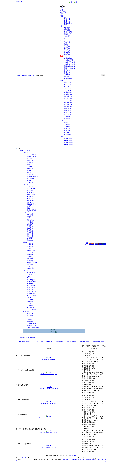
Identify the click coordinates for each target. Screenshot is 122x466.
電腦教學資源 (31, 210)
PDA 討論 (30, 192)
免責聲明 (66, 459)
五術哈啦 (30, 182)
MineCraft (31, 278)
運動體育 (30, 224)
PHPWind (24, 457)
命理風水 (27, 152)
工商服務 (27, 297)
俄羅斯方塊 (68, 94)
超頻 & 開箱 (31, 188)
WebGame (31, 285)
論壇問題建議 (32, 325)
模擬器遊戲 (31, 295)
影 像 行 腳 (67, 82)
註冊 (61, 10)
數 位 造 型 (67, 84)
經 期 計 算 (67, 108)
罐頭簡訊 (67, 54)
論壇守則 (67, 122)
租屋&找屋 (30, 307)
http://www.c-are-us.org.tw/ (49, 374)
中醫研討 (30, 180)
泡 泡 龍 (68, 102)
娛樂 (61, 80)
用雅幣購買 (59, 341)
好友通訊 (67, 52)
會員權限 (67, 126)
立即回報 (73, 455)
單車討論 (30, 226)
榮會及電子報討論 (33, 327)
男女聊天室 (68, 118)
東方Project (30, 280)
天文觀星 (30, 232)
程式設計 (30, 206)
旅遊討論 (30, 230)
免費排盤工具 (68, 60)
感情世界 (30, 216)
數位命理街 (68, 78)
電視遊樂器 (31, 291)
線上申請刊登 (68, 32)
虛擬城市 (30, 299)
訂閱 (96, 244)
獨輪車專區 (31, 268)
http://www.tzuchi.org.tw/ (49, 447)
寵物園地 (30, 260)
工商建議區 (31, 309)
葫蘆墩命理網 (32, 156)
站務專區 (27, 311)
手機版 (91, 244)
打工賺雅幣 (68, 134)
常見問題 (67, 130)
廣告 (61, 26)
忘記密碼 (63, 12)
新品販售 (30, 303)
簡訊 (61, 40)
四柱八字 (30, 160)
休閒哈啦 (30, 214)
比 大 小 (68, 100)
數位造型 (30, 317)
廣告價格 (67, 30)
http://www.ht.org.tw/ (48, 359)
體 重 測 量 (67, 110)
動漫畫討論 (31, 250)
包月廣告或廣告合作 (25, 341)
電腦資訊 (27, 184)
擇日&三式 (31, 172)
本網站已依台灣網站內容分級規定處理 (83, 459)
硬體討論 (30, 186)
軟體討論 (30, 198)
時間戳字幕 (68, 116)
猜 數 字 (68, 98)
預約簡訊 (67, 48)
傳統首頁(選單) (69, 144)
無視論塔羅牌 (32, 176)
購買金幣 (67, 44)
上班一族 (30, 218)
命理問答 (30, 158)
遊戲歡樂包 (31, 272)
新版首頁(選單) (69, 142)
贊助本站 (67, 18)
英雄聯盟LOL (32, 282)
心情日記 (30, 319)
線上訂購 (40, 341)
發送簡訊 (67, 46)
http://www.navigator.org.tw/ (48, 432)
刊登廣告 (67, 28)
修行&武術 (31, 178)
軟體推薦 (30, 196)
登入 (61, 8)
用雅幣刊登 (68, 34)
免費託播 (49, 341)
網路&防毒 (31, 204)
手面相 (29, 166)
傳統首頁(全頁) (69, 140)
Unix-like (30, 202)
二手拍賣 (30, 305)
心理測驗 (30, 256)
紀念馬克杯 (68, 24)
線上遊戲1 (31, 287)
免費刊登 (67, 36)
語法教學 (67, 128)
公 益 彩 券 (67, 90)
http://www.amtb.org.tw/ (48, 403)
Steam (29, 276)
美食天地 (30, 252)
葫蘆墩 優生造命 (69, 62)
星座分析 (67, 72)
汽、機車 (30, 258)
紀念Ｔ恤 (67, 22)
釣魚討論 (30, 228)
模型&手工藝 (32, 262)
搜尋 (61, 14)
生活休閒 (27, 212)
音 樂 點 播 (67, 112)
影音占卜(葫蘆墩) (70, 68)
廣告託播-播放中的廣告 (27, 337)
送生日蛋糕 (68, 92)
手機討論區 (31, 194)
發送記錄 (67, 50)
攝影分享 (30, 234)
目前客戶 (67, 38)
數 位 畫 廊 (67, 86)
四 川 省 (68, 96)
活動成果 (30, 315)
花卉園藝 (30, 264)
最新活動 (67, 132)
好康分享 (30, 301)
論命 (61, 56)
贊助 (61, 16)
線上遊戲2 (31, 289)
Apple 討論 (31, 200)
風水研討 (30, 170)
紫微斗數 (30, 162)
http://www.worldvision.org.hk (48, 388)
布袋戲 (30, 248)
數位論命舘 (68, 58)
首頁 (61, 136)
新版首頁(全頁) (69, 138)
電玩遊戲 (27, 270)
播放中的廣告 (71, 341)
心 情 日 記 (67, 88)
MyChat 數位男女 (26, 150)
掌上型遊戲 (31, 293)
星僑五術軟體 (32, 154)
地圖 (100, 244)
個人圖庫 (30, 321)
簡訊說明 (67, 42)
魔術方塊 (30, 266)
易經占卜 (30, 168)
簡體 (104, 244)
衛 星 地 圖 (67, 114)
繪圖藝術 (30, 246)
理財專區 (30, 254)
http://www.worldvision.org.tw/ (48, 418)
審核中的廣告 (84, 341)
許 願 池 (68, 104)
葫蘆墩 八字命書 (69, 64)
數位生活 (30, 190)
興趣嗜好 (27, 242)
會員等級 (67, 124)
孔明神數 (67, 74)
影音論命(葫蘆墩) (70, 66)
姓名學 (29, 164)
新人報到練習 (31, 323)
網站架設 (30, 208)
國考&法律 (31, 220)
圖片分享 (30, 236)
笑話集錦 (30, 240)
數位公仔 (67, 20)
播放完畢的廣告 (98, 341)
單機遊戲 (30, 284)
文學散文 (30, 244)
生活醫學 (30, 222)
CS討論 (30, 274)
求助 (61, 120)
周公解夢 (67, 76)
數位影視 (30, 238)
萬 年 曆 (68, 106)
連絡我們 (100, 459)
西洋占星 (30, 174)
